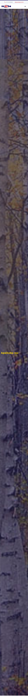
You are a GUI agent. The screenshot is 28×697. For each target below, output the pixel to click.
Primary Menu (25, 6)
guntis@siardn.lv (20, 2)
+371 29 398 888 (9, 2)
